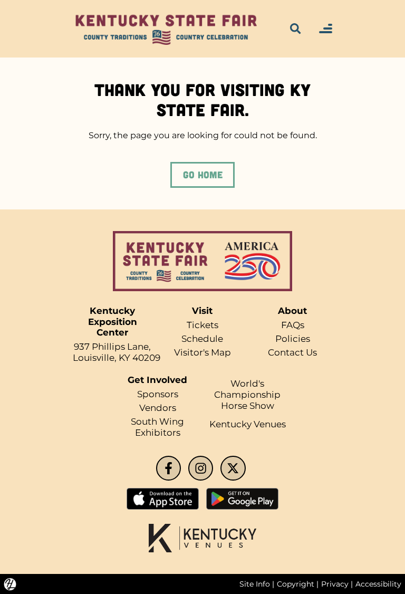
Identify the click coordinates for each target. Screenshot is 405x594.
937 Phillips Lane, (112, 346)
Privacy (335, 584)
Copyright (295, 584)
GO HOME (203, 174)
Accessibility (378, 584)
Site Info (254, 584)
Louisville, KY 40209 (116, 357)
